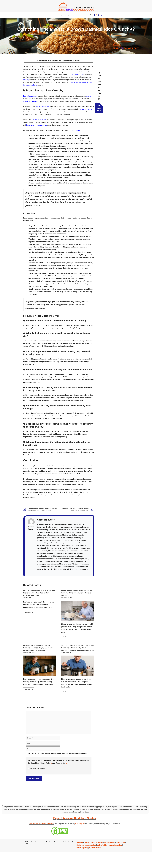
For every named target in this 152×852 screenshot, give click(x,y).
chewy (88, 96)
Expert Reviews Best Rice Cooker (74, 818)
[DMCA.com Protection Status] (60, 835)
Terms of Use (60, 763)
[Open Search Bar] (90, 15)
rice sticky (79, 239)
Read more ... (29, 612)
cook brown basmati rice (44, 167)
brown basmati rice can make (72, 289)
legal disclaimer (95, 848)
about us (79, 842)
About (78, 15)
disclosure (80, 845)
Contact (85, 15)
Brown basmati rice (30, 96)
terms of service (97, 842)
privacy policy (109, 842)
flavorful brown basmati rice (36, 125)
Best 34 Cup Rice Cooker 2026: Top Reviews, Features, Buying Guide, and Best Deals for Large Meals (38, 647)
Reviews (59, 15)
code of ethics (102, 845)
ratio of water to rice (56, 135)
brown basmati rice (76, 74)
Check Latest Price (99, 108)
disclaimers (120, 842)
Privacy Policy (45, 763)
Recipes (66, 15)
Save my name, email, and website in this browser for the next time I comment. (58, 753)
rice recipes (79, 824)
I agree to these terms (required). (37, 768)
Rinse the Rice (33, 236)
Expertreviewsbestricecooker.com (41, 824)
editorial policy (82, 848)
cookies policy (90, 845)
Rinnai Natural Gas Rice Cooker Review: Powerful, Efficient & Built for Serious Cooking (77, 592)
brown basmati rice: (78, 130)
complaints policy (115, 845)
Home (52, 15)
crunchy (26, 80)
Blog (72, 15)
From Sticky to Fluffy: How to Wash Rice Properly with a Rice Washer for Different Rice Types (39, 592)
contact (87, 842)
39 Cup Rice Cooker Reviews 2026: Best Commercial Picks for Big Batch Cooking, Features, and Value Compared (77, 647)
